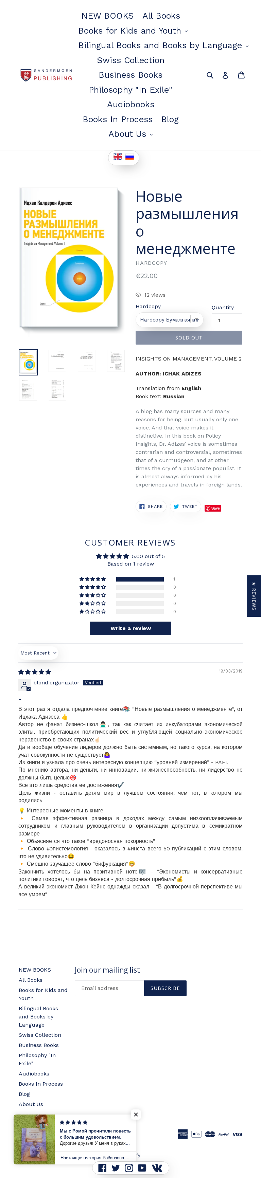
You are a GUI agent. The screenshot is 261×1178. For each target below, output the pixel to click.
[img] (34, 672)
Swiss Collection (130, 60)
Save (215, 508)
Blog (170, 119)
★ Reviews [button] (254, 596)
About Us (132, 134)
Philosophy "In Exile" (130, 90)
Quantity (223, 307)
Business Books (130, 75)
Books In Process (118, 119)
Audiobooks (130, 104)
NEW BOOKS (107, 16)
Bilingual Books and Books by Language (165, 45)
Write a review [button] (130, 628)
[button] (93, 579)
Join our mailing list (107, 970)
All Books (161, 16)
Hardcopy (148, 306)
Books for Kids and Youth (134, 30)
